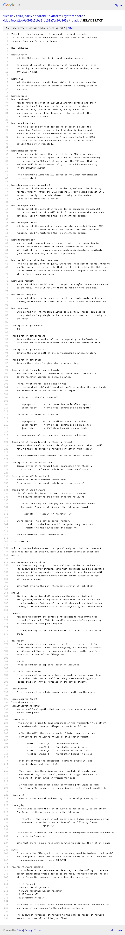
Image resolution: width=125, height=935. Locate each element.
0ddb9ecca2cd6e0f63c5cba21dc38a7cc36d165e (35, 20)
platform (55, 16)
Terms (37, 930)
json (119, 929)
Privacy (28, 930)
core (80, 16)
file (70, 28)
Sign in (118, 5)
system (69, 16)
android (40, 16)
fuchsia (8, 16)
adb (77, 20)
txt (111, 929)
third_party (24, 16)
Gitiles (19, 930)
